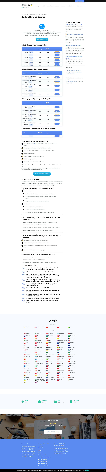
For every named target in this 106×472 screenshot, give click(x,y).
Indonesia (28, 354)
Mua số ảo (79, 1)
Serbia (71, 370)
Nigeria (38, 365)
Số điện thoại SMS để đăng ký (74, 70)
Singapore (28, 372)
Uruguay (72, 379)
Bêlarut (28, 338)
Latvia (71, 356)
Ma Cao (50, 358)
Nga (49, 370)
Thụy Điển (50, 374)
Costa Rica (61, 342)
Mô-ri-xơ (28, 361)
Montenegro (73, 361)
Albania (28, 333)
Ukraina (28, 379)
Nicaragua (28, 365)
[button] (42, 269)
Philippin (50, 368)
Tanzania (28, 377)
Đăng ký (25, 143)
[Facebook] (39, 447)
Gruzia (38, 349)
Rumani (39, 370)
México (38, 361)
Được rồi (86, 470)
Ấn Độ (71, 351)
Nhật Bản (28, 356)
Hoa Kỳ (60, 379)
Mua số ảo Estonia (42, 39)
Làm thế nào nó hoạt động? (53, 6)
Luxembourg (40, 358)
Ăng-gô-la (50, 333)
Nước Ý (60, 354)
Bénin (49, 338)
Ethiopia (61, 347)
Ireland (38, 354)
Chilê (27, 342)
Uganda (72, 377)
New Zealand (73, 363)
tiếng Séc (39, 344)
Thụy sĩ (60, 374)
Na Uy (49, 365)
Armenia (72, 333)
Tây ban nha (40, 374)
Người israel (51, 354)
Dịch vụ (37, 6)
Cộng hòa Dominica (63, 344)
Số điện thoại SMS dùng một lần (74, 72)
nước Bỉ (39, 338)
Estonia (50, 347)
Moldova (50, 361)
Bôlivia (60, 338)
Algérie (38, 333)
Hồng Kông (39, 351)
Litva (27, 358)
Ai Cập (27, 347)
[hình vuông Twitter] (42, 447)
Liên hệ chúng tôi (70, 6)
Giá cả (43, 6)
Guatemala (28, 351)
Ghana (60, 349)
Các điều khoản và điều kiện (44, 457)
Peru (38, 368)
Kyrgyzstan (61, 356)
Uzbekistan (28, 381)
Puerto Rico (28, 370)
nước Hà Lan (62, 363)
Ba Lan (60, 327)
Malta (71, 358)
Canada (50, 340)
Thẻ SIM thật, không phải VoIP (74, 24)
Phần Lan (72, 347)
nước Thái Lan (51, 377)
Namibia (50, 363)
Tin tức (63, 6)
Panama (72, 365)
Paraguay (28, 368)
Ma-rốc (27, 363)
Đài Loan (72, 374)
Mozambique (40, 363)
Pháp (27, 349)
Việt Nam (50, 327)
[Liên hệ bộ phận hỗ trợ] (71, 81)
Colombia (50, 342)
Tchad (71, 340)
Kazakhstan (39, 356)
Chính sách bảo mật (42, 459)
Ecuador (72, 344)
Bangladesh (72, 335)
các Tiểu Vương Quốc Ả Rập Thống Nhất (41, 380)
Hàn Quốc (72, 372)
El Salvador (39, 347)
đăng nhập (36, 143)
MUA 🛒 (57, 52)
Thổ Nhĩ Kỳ (61, 377)
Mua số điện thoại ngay (53, 431)
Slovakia (39, 372)
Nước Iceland (62, 351)
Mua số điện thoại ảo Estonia (42, 173)
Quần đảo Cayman (63, 340)
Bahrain (61, 335)
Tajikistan (39, 377)
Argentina (28, 327)
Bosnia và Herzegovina (73, 338)
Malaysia (61, 358)
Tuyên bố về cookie (42, 461)
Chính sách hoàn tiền (43, 463)
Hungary (50, 351)
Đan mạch (50, 344)
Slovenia (50, 372)
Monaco (61, 361)
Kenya (49, 356)
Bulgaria (39, 340)
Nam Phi (61, 372)
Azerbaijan (50, 335)
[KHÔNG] (104, 470)
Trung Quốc (39, 342)
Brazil (71, 327)
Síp (26, 344)
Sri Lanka (28, 374)
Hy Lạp (71, 349)
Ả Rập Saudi (61, 370)
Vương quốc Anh (40, 327)
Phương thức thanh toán (44, 465)
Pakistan (61, 365)
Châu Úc (28, 335)
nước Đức (50, 349)
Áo (37, 335)
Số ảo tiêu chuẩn (71, 73)
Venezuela (39, 381)
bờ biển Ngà (73, 354)
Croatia (72, 342)
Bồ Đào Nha (73, 368)
